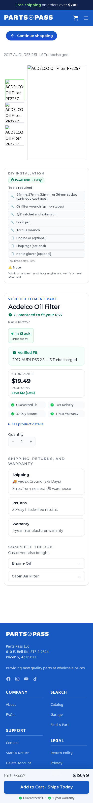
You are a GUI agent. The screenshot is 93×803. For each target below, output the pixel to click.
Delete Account (18, 763)
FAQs (10, 714)
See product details (27, 424)
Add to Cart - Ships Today (46, 787)
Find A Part (60, 724)
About (11, 704)
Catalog (57, 704)
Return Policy (61, 752)
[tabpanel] (57, 112)
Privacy (56, 763)
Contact (12, 742)
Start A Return (18, 752)
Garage (57, 714)
